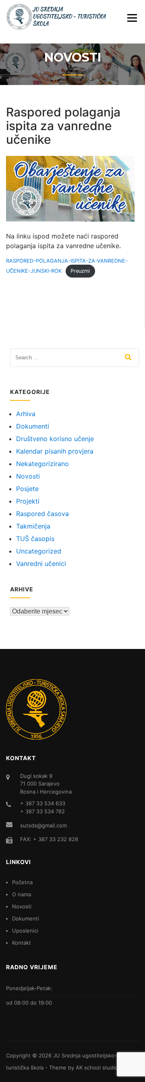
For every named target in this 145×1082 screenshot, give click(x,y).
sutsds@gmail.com (43, 825)
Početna (22, 882)
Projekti (27, 501)
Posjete (27, 489)
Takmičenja (33, 526)
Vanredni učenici (41, 564)
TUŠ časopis (35, 539)
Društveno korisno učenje (55, 439)
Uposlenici (25, 930)
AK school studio (97, 1067)
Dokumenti (32, 426)
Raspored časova (42, 514)
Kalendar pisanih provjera (54, 451)
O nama (21, 894)
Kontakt (21, 942)
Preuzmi (80, 271)
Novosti (28, 476)
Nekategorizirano (42, 464)
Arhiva (25, 414)
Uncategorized (38, 551)
